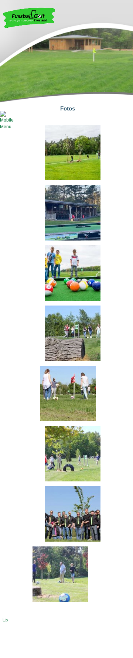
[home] (29, 26)
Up (5, 620)
